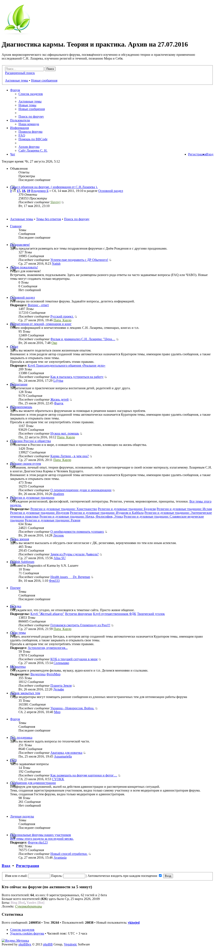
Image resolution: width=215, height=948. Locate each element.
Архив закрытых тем (25, 693)
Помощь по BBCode (32, 139)
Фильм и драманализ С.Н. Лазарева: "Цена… (82, 339)
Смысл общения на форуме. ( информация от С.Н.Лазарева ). (54, 187)
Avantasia (60, 857)
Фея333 (54, 580)
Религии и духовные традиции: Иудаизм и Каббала (107, 512)
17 (18, 191)
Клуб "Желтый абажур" (47, 614)
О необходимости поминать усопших (77, 531)
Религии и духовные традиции (32, 497)
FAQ (21, 135)
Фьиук (58, 403)
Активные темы (16, 80)
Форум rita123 (38, 842)
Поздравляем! (20, 244)
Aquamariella (63, 756)
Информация (19, 128)
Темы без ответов (48, 219)
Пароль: (56, 876)
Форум (15, 90)
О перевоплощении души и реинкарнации (80, 490)
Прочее (15, 588)
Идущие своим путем (25, 463)
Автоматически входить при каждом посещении (123, 876)
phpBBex (24, 944)
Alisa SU (60, 558)
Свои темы (18, 632)
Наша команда (28, 124)
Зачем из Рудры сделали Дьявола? (74, 554)
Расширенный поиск (20, 73)
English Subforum (22, 562)
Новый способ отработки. (69, 854)
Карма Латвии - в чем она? (69, 456)
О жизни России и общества (30, 441)
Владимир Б (40, 191)
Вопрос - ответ (38, 305)
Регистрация (197, 154)
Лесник (58, 535)
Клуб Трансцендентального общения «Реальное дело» (66, 365)
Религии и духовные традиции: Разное (52, 520)
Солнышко (61, 663)
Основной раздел (110, 191)
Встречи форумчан (78, 614)
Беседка (15, 606)
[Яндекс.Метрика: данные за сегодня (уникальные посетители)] (15, 941)
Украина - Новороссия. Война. (72, 708)
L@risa (58, 380)
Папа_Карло (62, 320)
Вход (209, 154)
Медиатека (18, 666)
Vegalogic (70, 944)
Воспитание (19, 384)
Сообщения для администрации (33, 783)
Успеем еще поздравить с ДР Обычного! (79, 260)
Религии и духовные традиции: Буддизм (127, 509)
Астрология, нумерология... (48, 648)
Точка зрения (19, 539)
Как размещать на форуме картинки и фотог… (83, 775)
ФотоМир (53, 674)
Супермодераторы (28, 906)
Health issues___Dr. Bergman (70, 577)
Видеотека (38, 674)
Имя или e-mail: (16, 876)
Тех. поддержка (21, 737)
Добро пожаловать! (24, 267)
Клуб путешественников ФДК (114, 614)
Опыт (14, 346)
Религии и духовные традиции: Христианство (63, 509)
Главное (16, 226)
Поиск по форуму (31, 116)
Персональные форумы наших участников (40, 835)
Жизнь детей (59, 399)
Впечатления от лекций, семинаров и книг (41, 324)
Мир (57, 712)
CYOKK (58, 779)
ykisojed (134, 922)
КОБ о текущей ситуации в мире (74, 659)
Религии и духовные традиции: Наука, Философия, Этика (81, 516)
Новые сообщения (44, 80)
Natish (56, 263)
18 (23, 191)
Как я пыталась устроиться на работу (77, 377)
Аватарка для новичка (66, 752)
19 (28, 191)
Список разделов (30, 94)
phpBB (48, 944)
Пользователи (20, 120)
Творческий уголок (151, 614)
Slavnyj (55, 202)
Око (54, 343)
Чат (12, 154)
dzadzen (58, 494)
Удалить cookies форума (27, 933)
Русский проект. (62, 316)
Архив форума (28, 146)
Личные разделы (22, 816)
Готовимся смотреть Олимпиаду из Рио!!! (80, 625)
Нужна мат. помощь (64, 433)
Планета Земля (61, 685)
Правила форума (30, 131)
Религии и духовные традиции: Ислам (184, 509)
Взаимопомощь (21, 407)
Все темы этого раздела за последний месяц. (42, 838)
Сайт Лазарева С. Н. (32, 150)
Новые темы (27, 105)
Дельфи (58, 689)
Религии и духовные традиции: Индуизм (39, 512)
